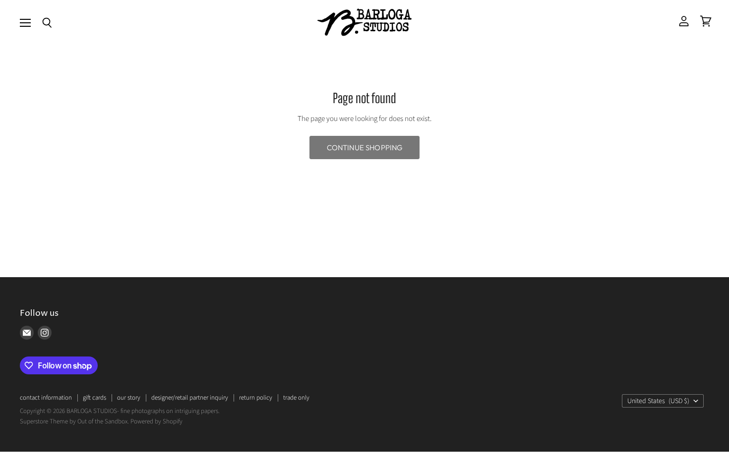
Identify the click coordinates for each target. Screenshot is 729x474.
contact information (46, 397)
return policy (255, 397)
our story (128, 397)
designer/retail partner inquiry (189, 397)
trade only (296, 397)
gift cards (94, 397)
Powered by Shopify (156, 421)
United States (658, 401)
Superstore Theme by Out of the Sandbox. (74, 421)
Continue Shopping (365, 147)
